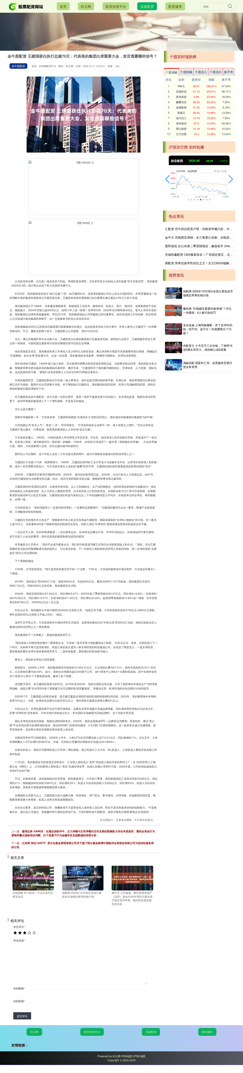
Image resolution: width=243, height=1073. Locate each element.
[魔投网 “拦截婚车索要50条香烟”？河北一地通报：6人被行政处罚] (173, 310)
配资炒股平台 (116, 6)
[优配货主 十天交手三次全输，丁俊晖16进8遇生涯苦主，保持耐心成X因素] (173, 347)
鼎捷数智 (181, 107)
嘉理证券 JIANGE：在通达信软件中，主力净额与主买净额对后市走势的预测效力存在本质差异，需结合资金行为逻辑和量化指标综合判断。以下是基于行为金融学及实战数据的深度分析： (83, 833)
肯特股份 (181, 123)
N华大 (181, 86)
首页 (63, 6)
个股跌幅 (186, 72)
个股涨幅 (171, 72)
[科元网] (26, 6)
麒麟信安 (181, 102)
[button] (167, 179)
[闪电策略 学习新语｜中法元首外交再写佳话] (33, 878)
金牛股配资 (18, 66)
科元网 (86, 6)
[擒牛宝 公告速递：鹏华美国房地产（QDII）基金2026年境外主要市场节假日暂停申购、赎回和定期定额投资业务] (132, 878)
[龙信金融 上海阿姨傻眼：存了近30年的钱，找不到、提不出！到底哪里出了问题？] (173, 329)
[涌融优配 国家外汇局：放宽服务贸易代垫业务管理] (173, 364)
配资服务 (175, 6)
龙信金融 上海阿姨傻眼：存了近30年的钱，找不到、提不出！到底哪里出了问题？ (207, 329)
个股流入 (201, 72)
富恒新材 (181, 97)
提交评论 (22, 1016)
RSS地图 (126, 1056)
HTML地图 (139, 1056)
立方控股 (181, 134)
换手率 (228, 72)
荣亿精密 (181, 129)
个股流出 (216, 72)
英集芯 (181, 113)
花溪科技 (181, 91)
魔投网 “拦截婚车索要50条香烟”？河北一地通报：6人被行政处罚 (207, 310)
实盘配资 (147, 6)
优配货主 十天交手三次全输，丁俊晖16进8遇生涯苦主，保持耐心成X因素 (207, 347)
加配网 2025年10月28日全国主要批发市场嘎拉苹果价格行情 (208, 293)
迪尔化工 (181, 118)
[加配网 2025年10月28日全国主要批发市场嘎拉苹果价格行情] (82, 878)
